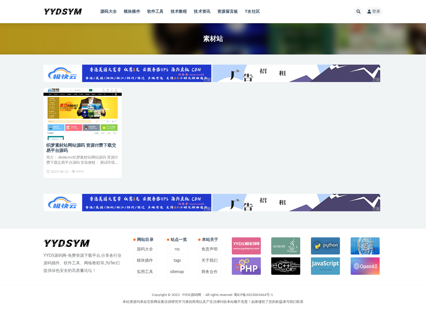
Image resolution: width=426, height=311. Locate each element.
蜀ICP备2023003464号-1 (253, 295)
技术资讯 (202, 12)
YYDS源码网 (191, 295)
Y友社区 (252, 12)
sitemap (177, 272)
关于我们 (209, 261)
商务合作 (209, 272)
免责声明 (209, 249)
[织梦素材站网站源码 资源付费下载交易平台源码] (82, 114)
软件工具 (155, 12)
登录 (376, 12)
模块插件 (132, 12)
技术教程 (179, 12)
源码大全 (108, 12)
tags (177, 261)
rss (177, 249)
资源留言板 (227, 12)
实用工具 (145, 272)
